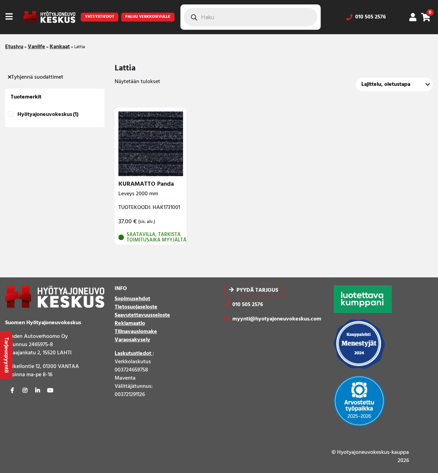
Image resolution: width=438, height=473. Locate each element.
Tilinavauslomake (136, 331)
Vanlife (36, 46)
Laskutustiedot (134, 353)
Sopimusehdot (132, 298)
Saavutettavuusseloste (142, 315)
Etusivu (14, 46)
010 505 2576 (370, 17)
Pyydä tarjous (257, 290)
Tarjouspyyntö (6, 355)
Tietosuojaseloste (136, 307)
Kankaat (60, 46)
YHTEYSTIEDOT (99, 16)
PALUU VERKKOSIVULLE (147, 16)
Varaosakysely (132, 340)
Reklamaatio (130, 323)
